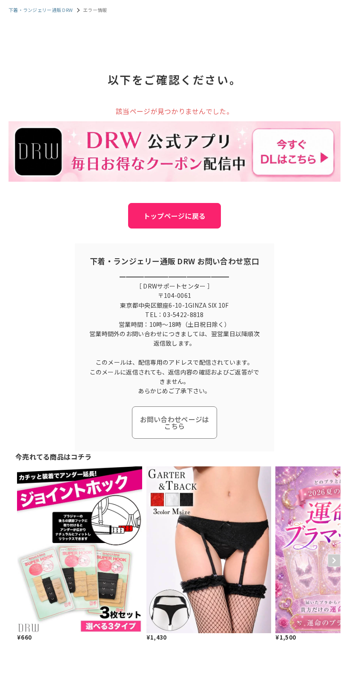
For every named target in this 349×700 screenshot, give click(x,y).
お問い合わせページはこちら (174, 422)
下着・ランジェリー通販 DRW (41, 9)
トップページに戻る (174, 216)
